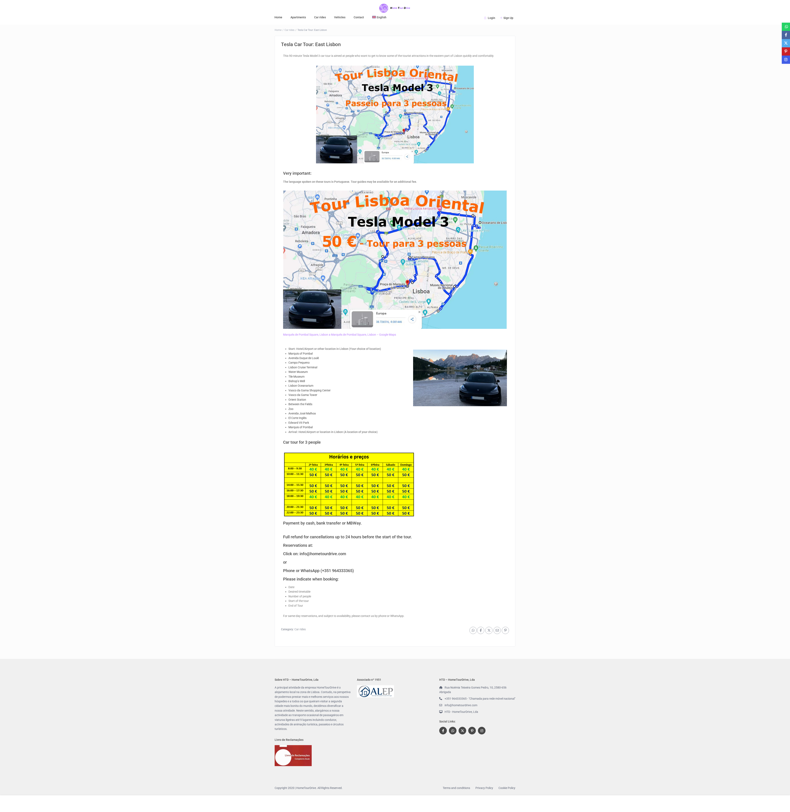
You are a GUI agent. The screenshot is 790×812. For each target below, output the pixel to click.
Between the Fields (300, 404)
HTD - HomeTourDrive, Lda (461, 711)
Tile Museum (296, 376)
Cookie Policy (506, 788)
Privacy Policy (484, 788)
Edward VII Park (298, 422)
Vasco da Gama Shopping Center (309, 390)
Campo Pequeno (299, 362)
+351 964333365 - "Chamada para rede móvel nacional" (480, 698)
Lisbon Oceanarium (300, 385)
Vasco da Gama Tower (302, 395)
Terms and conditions (456, 788)
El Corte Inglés (297, 418)
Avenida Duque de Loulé (303, 358)
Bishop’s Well (296, 381)
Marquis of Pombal (300, 353)
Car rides (320, 17)
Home (278, 17)
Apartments (298, 17)
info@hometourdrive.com (323, 553)
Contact (359, 17)
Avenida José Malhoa (302, 413)
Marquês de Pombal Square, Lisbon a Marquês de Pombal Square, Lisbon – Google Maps (339, 334)
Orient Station (297, 399)
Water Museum (298, 371)
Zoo (290, 409)
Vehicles (339, 17)
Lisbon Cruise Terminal (302, 367)
